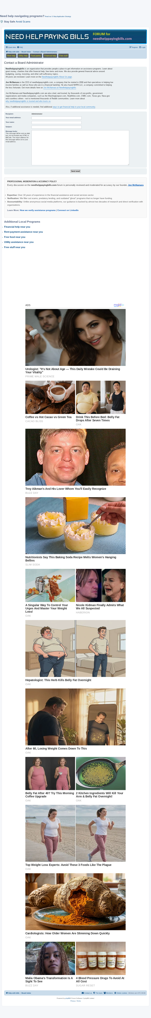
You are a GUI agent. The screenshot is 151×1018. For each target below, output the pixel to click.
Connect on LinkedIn (68, 210)
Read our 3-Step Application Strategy (58, 16)
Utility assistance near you (19, 242)
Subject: (9, 127)
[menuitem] (20, 47)
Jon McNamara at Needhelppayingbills (59, 87)
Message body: (11, 131)
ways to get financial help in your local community (74, 107)
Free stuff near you (14, 247)
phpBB (67, 998)
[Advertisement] (71, 8)
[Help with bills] (75, 36)
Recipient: (10, 114)
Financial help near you (17, 227)
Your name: (10, 122)
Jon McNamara (135, 185)
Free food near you (14, 237)
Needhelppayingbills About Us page (57, 77)
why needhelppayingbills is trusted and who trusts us (28, 101)
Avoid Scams (23, 21)
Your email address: (13, 117)
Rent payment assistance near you (23, 232)
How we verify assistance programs (38, 210)
